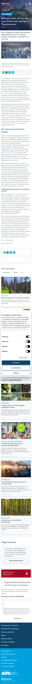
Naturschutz (5, 403)
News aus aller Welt (7, 632)
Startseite (4, 10)
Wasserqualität (13, 160)
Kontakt (4, 657)
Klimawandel (6, 272)
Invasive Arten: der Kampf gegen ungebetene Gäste (13, 406)
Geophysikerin (5, 93)
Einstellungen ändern (16, 560)
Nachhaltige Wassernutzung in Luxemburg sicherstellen (12, 444)
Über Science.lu (6, 651)
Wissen (3, 635)
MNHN (3, 418)
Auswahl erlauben (16, 368)
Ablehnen (16, 373)
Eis (22, 272)
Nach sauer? (4, 296)
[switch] (28, 341)
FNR (2, 306)
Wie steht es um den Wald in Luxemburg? (11, 521)
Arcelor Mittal (7, 494)
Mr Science (4, 645)
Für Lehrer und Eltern (8, 642)
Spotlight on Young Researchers (11, 441)
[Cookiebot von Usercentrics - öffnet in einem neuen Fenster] (23, 310)
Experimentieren (6, 639)
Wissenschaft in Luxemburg (10, 629)
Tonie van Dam (15, 88)
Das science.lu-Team (8, 654)
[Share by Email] (13, 72)
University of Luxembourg (12, 27)
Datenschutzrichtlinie (22, 614)
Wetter (15, 272)
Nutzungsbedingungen (9, 660)
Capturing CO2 (5, 480)
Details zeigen (23, 357)
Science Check (5, 518)
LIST (2, 494)
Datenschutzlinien (7, 663)
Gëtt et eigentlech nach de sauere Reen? (15, 298)
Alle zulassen (16, 362)
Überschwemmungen (10, 153)
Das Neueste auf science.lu (9, 625)
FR (26, 4)
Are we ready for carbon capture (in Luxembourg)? (13, 483)
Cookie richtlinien (7, 666)
